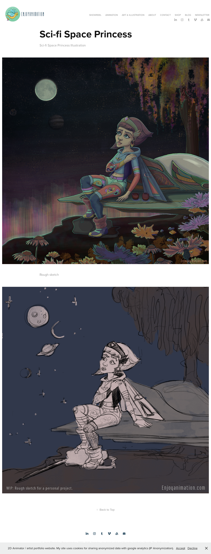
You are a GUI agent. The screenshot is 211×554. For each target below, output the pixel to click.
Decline (192, 548)
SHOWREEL (95, 15)
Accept (180, 548)
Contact (165, 15)
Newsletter (202, 15)
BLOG (188, 15)
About (152, 15)
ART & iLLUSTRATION (133, 15)
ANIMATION (111, 15)
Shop (178, 15)
